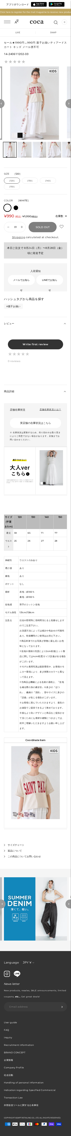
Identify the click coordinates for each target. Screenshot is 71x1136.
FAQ (6, 1030)
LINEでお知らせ (49, 282)
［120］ (12, 180)
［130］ (30, 180)
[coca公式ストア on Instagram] (7, 976)
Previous (3, 904)
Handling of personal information (24, 1082)
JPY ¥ (27, 962)
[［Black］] (15, 207)
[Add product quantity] (8, 227)
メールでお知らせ (21, 282)
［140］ (48, 180)
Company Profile (14, 1067)
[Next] (68, 103)
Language (11, 962)
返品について (15, 850)
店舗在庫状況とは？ (50, 409)
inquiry (8, 1037)
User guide (10, 1022)
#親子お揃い (13, 306)
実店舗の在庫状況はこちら (35, 422)
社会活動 (8, 1075)
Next (68, 904)
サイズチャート (16, 844)
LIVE (17, 32)
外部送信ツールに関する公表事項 (21, 1105)
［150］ (12, 186)
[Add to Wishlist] (62, 227)
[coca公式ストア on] (17, 976)
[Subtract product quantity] (22, 227)
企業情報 (8, 1060)
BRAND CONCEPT (14, 1052)
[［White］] (7, 207)
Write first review (35, 344)
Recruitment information (19, 1045)
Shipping (18, 237)
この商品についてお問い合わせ (24, 856)
